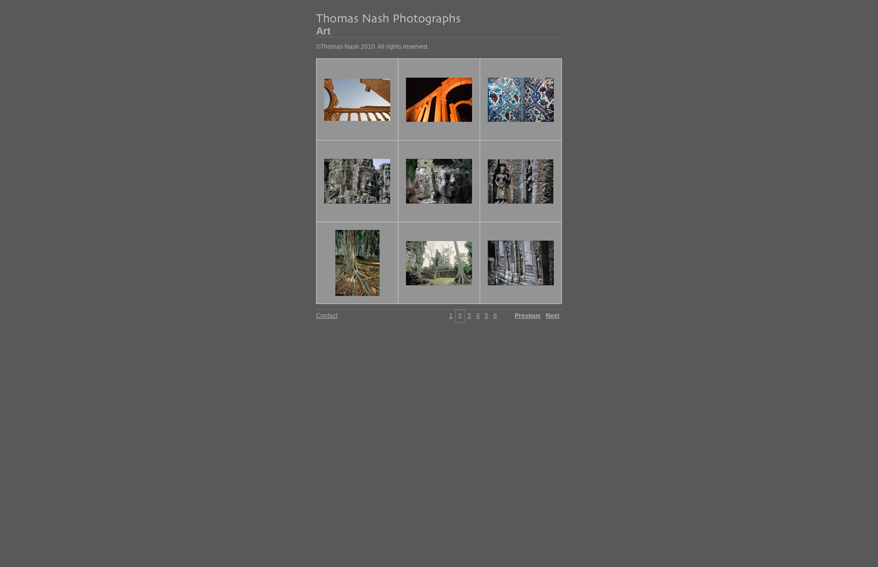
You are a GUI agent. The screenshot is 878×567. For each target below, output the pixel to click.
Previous (528, 315)
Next (552, 315)
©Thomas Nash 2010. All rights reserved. (372, 46)
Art (323, 31)
